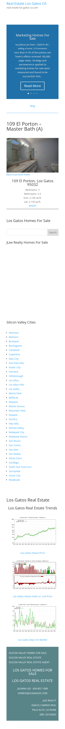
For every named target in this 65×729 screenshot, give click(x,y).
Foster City (14, 367)
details (32, 205)
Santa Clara (15, 458)
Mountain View (17, 410)
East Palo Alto (16, 363)
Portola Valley (16, 427)
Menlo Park (15, 393)
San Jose (13, 449)
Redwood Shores (18, 436)
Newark (13, 415)
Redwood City (16, 432)
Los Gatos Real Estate (28, 500)
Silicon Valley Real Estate (25, 657)
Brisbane (14, 341)
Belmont (13, 337)
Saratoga (14, 462)
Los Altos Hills (16, 384)
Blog (32, 105)
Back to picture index (18, 174)
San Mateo (15, 453)
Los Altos (14, 380)
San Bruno (14, 440)
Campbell (14, 350)
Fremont (13, 371)
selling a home (25, 48)
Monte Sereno (16, 406)
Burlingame (15, 345)
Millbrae (13, 397)
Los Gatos (14, 389)
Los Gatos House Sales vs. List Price (32, 596)
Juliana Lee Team (26, 44)
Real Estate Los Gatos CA (26, 3)
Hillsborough (16, 376)
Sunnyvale (14, 471)
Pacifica (13, 419)
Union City (14, 475)
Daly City (13, 358)
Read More (32, 86)
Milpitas (13, 402)
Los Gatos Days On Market (32, 639)
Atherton (14, 332)
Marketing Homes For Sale (32, 37)
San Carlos (15, 445)
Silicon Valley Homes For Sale (27, 652)
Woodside (14, 479)
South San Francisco (20, 466)
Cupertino (14, 354)
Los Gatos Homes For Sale (28, 220)
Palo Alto (13, 423)
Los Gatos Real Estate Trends (32, 507)
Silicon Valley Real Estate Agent (29, 662)
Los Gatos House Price (32, 552)
